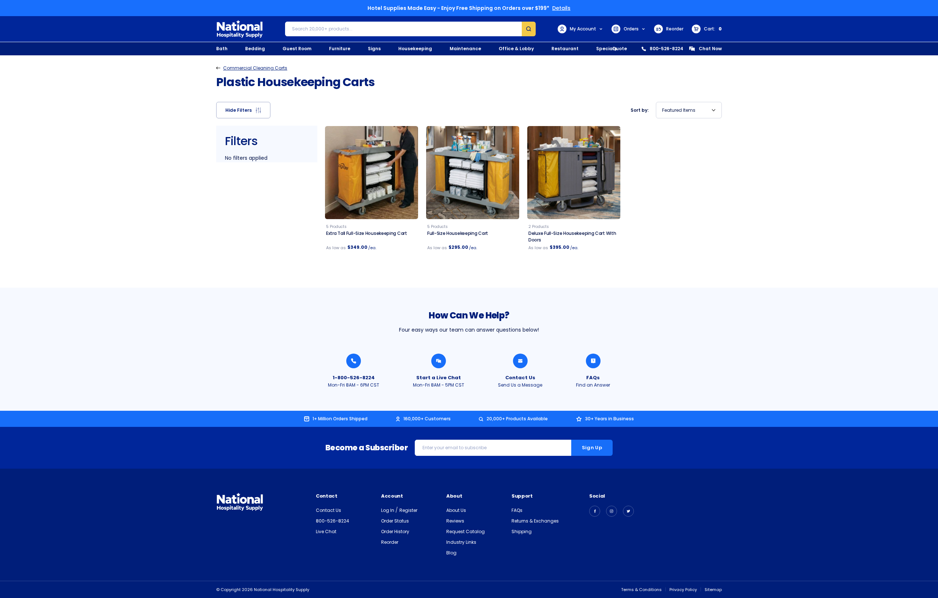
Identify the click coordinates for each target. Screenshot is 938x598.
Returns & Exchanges (535, 521)
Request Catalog (465, 531)
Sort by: (640, 110)
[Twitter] (628, 511)
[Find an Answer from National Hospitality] (593, 361)
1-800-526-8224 (354, 377)
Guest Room (296, 48)
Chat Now (710, 48)
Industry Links (461, 542)
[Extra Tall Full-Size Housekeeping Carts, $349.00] (371, 172)
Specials (606, 48)
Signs (374, 48)
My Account (583, 29)
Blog (451, 553)
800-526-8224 (666, 48)
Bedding (255, 48)
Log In (388, 510)
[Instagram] (611, 511)
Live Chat (326, 531)
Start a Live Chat (438, 377)
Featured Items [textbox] (678, 110)
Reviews (455, 521)
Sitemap (713, 590)
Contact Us (520, 377)
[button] (243, 110)
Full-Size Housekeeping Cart (457, 233)
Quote (619, 48)
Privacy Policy (683, 590)
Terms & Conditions (641, 590)
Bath (222, 48)
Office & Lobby (516, 48)
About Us (456, 510)
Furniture (339, 48)
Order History (395, 531)
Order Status (395, 521)
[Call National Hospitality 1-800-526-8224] (353, 361)
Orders (631, 29)
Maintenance (465, 48)
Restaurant (565, 48)
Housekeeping (415, 48)
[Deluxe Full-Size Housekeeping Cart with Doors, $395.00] (573, 172)
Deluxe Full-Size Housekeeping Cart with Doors (572, 236)
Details (561, 8)
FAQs (593, 377)
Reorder (674, 29)
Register (408, 510)
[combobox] (689, 110)
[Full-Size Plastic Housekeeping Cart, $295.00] (472, 172)
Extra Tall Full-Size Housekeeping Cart (366, 233)
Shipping (522, 531)
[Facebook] (594, 511)
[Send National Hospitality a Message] (520, 361)
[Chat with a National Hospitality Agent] (438, 361)
